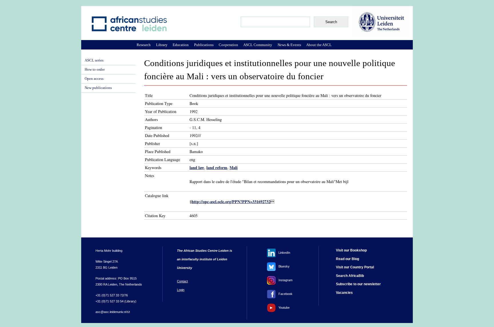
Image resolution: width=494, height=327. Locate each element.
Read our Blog (347, 259)
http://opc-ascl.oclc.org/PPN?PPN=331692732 (231, 202)
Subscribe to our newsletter (358, 284)
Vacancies (344, 293)
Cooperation (228, 45)
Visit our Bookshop (351, 250)
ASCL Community (257, 45)
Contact (182, 281)
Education (181, 45)
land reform (216, 168)
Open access (94, 79)
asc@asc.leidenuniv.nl (112, 312)
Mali (234, 168)
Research (144, 45)
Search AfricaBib (350, 276)
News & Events (289, 45)
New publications (98, 88)
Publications (204, 45)
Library (162, 45)
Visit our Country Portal (355, 267)
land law (197, 168)
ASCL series (94, 60)
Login (180, 290)
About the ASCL (319, 45)
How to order (95, 70)
